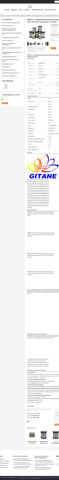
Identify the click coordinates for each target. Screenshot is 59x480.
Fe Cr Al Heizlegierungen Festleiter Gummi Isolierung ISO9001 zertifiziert (22, 463)
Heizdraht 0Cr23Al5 (7, 40)
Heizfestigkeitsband (7, 64)
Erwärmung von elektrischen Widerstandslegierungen (9, 29)
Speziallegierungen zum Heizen (9, 37)
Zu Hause (6, 9)
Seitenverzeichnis (4, 467)
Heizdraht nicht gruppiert (8, 76)
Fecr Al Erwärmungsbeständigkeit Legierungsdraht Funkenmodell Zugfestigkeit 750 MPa (21, 467)
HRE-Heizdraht (5, 67)
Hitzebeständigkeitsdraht (8, 56)
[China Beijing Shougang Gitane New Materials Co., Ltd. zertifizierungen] (6, 86)
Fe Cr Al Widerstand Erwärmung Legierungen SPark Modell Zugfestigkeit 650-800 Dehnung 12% (23, 459)
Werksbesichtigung (37, 9)
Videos (21, 9)
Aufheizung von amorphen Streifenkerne (8, 44)
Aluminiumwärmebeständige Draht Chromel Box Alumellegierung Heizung (44, 461)
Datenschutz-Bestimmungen (8, 477)
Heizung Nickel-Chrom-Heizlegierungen (11, 33)
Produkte (14, 9)
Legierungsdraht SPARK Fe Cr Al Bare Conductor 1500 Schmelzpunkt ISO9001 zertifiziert (44, 442)
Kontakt (53, 48)
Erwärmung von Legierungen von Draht (11, 48)
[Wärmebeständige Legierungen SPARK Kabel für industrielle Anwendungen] (32, 435)
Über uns (27, 9)
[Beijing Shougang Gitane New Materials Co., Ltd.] (29, 6)
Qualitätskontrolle (50, 9)
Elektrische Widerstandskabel (18, 15)
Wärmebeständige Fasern (8, 70)
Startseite (2, 15)
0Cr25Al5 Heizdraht (7, 25)
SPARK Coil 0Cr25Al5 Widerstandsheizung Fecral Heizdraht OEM (45, 465)
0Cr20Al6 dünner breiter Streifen (10, 73)
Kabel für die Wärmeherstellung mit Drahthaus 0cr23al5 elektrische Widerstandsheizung (43, 468)
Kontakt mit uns (4, 465)
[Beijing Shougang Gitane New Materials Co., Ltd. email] (3, 99)
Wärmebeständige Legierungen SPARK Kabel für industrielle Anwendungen (32, 442)
